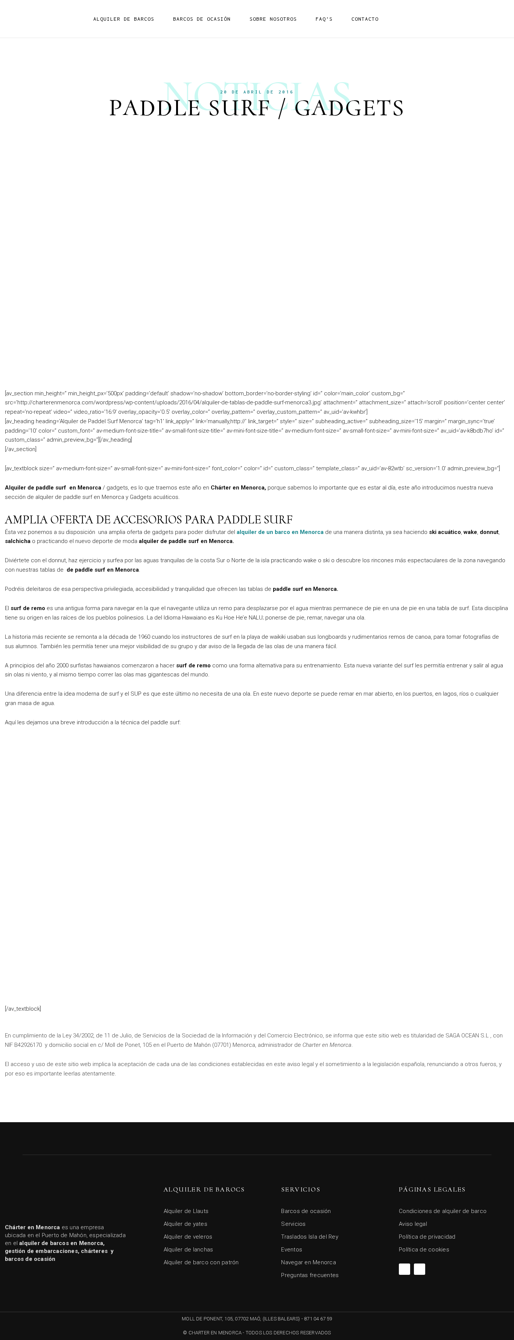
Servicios (293, 1224)
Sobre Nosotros (273, 19)
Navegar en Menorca (308, 1262)
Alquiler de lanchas (188, 1249)
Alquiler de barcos (123, 19)
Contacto (365, 19)
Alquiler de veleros (188, 1236)
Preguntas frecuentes (310, 1275)
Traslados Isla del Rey (309, 1236)
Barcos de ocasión (202, 19)
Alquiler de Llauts (186, 1211)
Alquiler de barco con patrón (201, 1262)
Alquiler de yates (185, 1224)
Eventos (291, 1249)
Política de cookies (424, 1249)
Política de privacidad (427, 1236)
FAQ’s (324, 19)
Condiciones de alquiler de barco (443, 1211)
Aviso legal (413, 1224)
